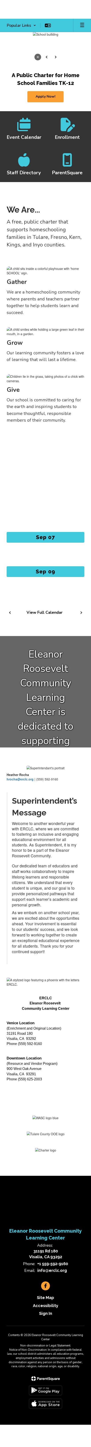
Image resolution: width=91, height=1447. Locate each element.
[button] (21, 25)
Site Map (45, 1297)
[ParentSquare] (45, 1378)
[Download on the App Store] (45, 1404)
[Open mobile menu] (82, 25)
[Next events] (81, 612)
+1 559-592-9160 (52, 1263)
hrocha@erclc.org (20, 779)
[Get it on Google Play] (45, 1390)
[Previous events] (10, 612)
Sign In (45, 1313)
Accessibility (45, 1305)
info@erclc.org (52, 1270)
